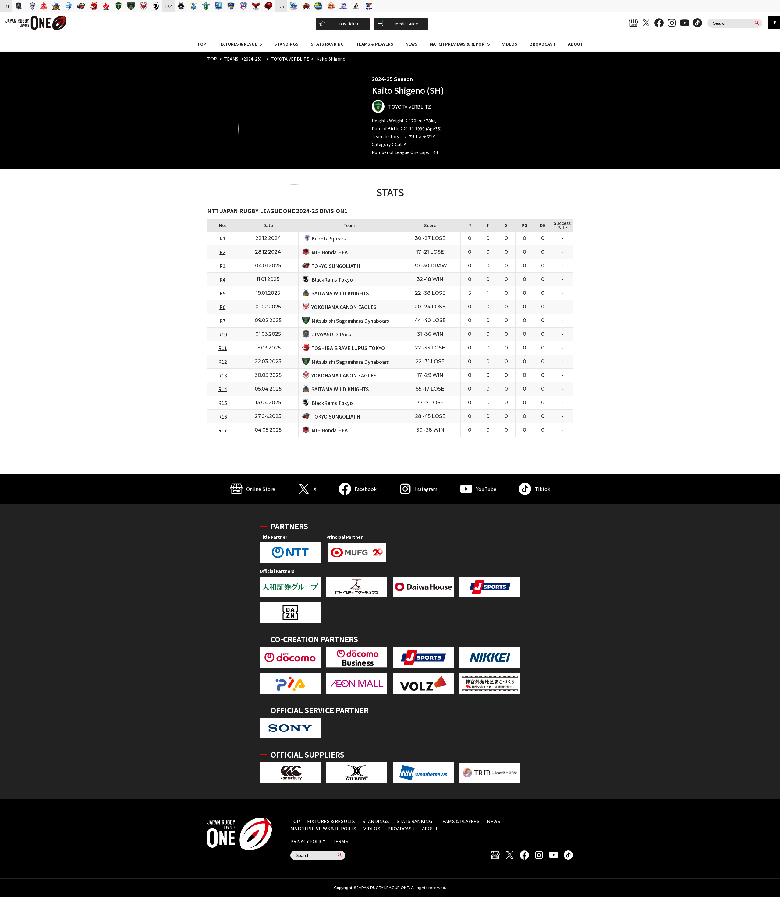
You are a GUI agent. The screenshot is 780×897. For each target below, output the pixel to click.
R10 (222, 334)
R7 (222, 320)
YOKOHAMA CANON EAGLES (344, 306)
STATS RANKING (327, 44)
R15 (222, 402)
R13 (222, 375)
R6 (222, 306)
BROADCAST (543, 44)
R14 (222, 389)
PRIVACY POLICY (307, 841)
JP (773, 22)
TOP (201, 44)
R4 (222, 279)
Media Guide (406, 23)
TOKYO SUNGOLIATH (335, 265)
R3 (222, 265)
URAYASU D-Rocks (332, 334)
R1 (222, 238)
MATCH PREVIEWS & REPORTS (460, 44)
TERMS (340, 841)
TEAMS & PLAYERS (374, 44)
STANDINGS (286, 44)
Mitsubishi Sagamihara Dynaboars (350, 320)
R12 (222, 361)
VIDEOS (509, 44)
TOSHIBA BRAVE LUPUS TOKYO (348, 347)
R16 (222, 416)
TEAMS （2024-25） (244, 59)
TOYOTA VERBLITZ (290, 59)
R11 (222, 348)
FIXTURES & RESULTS (240, 44)
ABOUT (575, 44)
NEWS (411, 44)
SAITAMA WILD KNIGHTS (340, 293)
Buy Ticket (348, 23)
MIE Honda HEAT (331, 252)
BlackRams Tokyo (332, 279)
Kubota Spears (328, 238)
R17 (222, 430)
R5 (222, 293)
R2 (222, 252)
